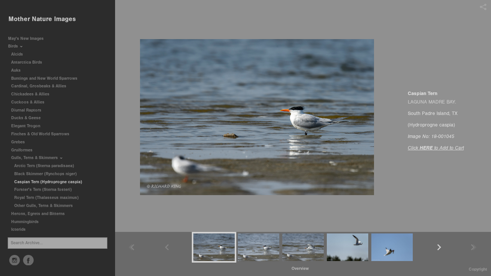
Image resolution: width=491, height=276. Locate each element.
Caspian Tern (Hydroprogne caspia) (48, 181)
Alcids (17, 54)
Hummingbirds (25, 221)
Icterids (18, 229)
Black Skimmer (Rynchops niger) (45, 173)
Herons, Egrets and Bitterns (38, 213)
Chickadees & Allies (31, 94)
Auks (16, 70)
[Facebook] (28, 260)
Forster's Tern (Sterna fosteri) (43, 189)
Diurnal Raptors (27, 110)
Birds (13, 46)
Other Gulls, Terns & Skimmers (43, 205)
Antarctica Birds (27, 62)
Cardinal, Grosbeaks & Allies (38, 86)
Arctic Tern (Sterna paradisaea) (44, 165)
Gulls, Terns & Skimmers (35, 157)
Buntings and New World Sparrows (45, 78)
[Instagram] (14, 260)
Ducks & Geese (26, 117)
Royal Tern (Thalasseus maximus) (46, 197)
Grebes (18, 142)
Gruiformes (22, 150)
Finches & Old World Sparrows (40, 133)
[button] (300, 268)
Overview (300, 268)
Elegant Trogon (25, 125)
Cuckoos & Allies (28, 102)
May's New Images (26, 38)
